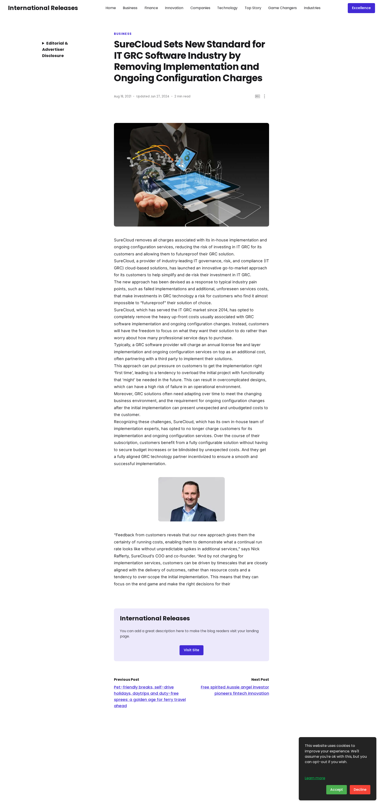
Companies (200, 7)
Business (130, 7)
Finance (151, 7)
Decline (360, 789)
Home (111, 7)
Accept (336, 789)
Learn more (315, 778)
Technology (227, 7)
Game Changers (282, 7)
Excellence (361, 7)
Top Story (253, 7)
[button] (264, 96)
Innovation (174, 7)
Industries (312, 7)
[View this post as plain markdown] (257, 96)
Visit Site (191, 650)
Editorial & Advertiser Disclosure (55, 49)
